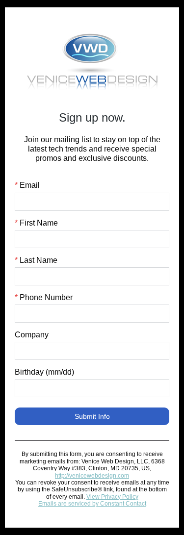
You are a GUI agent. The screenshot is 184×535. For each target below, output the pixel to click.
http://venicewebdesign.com (92, 475)
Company (32, 335)
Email (27, 185)
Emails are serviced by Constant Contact (92, 503)
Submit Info (92, 416)
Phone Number (44, 297)
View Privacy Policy (112, 496)
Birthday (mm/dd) (44, 372)
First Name (36, 223)
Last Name (36, 260)
